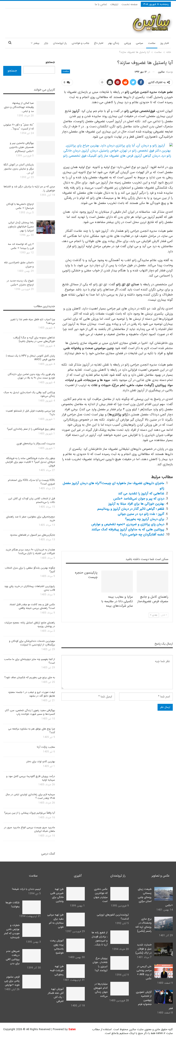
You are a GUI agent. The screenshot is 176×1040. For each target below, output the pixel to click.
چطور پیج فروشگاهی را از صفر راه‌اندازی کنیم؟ (31, 429)
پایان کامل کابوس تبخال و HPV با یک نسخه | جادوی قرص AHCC (30, 357)
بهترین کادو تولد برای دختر (40, 761)
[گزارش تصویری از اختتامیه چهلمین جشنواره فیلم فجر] (163, 997)
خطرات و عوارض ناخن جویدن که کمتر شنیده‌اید (12, 931)
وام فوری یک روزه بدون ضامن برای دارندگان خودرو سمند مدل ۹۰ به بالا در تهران (31, 376)
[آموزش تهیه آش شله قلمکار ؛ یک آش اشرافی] (75, 994)
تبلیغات (114, 4)
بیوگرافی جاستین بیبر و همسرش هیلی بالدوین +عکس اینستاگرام (21, 147)
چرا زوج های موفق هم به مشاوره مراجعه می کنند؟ (31, 730)
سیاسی (139, 43)
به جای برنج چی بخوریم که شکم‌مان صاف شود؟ (29, 677)
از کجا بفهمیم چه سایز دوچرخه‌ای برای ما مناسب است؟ (29, 661)
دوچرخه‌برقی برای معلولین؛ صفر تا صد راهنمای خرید (30, 518)
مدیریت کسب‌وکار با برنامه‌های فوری (36, 443)
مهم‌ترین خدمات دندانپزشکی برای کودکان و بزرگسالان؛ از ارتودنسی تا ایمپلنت (32, 643)
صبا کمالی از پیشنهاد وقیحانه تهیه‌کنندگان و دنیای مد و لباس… (19, 107)
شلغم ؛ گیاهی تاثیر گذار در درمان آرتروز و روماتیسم (130, 508)
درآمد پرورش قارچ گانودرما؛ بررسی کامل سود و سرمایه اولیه (30, 778)
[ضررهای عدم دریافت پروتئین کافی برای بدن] (31, 956)
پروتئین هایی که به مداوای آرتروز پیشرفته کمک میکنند (127, 529)
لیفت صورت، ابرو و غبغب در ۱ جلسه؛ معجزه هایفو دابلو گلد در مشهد (31, 694)
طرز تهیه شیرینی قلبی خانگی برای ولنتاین (57, 895)
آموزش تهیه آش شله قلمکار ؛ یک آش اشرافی (56, 995)
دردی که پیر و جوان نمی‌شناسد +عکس (138, 498)
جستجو (50, 62)
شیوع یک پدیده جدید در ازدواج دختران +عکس (20, 283)
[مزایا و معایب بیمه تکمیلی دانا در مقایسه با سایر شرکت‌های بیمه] (117, 582)
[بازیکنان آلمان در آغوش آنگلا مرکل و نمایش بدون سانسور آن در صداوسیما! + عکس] (45, 169)
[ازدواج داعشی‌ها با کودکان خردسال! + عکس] (45, 209)
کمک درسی (48, 853)
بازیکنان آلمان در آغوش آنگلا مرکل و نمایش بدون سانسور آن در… (18, 169)
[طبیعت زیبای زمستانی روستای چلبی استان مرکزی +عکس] (163, 894)
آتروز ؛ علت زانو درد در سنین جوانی (141, 514)
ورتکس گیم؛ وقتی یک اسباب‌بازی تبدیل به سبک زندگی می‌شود (29, 394)
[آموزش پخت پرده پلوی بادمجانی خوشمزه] (75, 945)
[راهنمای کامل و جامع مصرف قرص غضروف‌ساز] (152, 582)
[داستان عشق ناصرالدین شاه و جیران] (45, 267)
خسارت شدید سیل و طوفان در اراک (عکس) (143, 949)
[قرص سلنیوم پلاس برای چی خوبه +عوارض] (31, 981)
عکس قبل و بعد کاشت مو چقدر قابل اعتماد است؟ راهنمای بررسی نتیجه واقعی (32, 606)
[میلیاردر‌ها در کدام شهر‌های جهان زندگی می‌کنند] (119, 988)
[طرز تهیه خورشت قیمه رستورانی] (75, 971)
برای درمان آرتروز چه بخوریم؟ (144, 519)
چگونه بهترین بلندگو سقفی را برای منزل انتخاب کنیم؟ (30, 569)
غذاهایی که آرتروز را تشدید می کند (141, 493)
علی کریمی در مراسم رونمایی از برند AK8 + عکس (144, 972)
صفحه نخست (129, 4)
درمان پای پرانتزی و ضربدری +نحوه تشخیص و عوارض (127, 524)
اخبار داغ (98, 43)
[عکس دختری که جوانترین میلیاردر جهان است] (119, 894)
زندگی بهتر (113, 43)
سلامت (151, 43)
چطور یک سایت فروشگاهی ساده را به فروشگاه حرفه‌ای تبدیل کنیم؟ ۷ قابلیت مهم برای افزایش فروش (30, 462)
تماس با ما (101, 4)
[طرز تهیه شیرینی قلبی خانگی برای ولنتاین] (75, 894)
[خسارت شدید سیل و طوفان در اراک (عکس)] (163, 949)
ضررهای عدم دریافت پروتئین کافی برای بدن (13, 957)
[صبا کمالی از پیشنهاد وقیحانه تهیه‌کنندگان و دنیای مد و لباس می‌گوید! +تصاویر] (45, 108)
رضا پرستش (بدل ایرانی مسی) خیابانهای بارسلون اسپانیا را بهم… (21, 226)
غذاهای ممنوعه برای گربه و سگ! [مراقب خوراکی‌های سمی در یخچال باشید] (34, 339)
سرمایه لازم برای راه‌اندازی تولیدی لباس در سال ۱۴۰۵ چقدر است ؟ (30, 796)
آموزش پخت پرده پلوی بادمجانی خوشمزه (57, 947)
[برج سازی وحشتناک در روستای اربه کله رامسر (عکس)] (163, 923)
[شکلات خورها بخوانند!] (31, 907)
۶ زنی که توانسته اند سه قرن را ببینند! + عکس (21, 246)
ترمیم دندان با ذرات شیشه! (26, 889)
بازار (46, 43)
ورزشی (127, 43)
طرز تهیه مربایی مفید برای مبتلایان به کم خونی (55, 921)
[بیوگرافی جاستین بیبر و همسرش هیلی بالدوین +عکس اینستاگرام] (45, 148)
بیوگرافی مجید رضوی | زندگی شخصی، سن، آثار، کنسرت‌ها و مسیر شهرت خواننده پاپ (30, 712)
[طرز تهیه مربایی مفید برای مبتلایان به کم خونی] (75, 919)
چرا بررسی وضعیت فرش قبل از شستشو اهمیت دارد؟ (30, 412)
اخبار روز (164, 43)
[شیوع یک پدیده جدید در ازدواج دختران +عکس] (45, 285)
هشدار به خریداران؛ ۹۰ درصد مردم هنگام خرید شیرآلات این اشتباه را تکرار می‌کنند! (30, 551)
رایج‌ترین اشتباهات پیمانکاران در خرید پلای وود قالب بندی (29, 588)
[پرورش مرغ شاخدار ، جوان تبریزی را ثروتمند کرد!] (119, 963)
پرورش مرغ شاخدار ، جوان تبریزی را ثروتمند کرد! (100, 964)
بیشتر (36, 43)
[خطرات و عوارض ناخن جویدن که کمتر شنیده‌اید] (31, 930)
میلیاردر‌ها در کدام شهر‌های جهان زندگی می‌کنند (101, 990)
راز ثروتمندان (60, 43)
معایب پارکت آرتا (46, 747)
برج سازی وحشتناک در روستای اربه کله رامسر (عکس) (143, 925)
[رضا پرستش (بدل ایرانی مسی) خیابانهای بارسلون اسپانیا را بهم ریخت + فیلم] (45, 227)
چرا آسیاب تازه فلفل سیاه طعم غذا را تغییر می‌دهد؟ (33, 321)
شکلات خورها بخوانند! (13, 904)
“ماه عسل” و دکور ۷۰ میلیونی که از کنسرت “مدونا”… (18, 127)
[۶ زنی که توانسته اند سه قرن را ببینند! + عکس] (45, 249)
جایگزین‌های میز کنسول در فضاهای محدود (32, 535)
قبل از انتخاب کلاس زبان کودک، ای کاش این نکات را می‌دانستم (31, 500)
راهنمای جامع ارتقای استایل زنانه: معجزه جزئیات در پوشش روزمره (29, 624)
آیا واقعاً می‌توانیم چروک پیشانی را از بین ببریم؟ (29, 813)
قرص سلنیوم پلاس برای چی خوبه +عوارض (12, 981)
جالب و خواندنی (80, 43)
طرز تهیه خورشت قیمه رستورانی (57, 970)
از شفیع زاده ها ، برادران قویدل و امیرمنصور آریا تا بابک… (100, 938)
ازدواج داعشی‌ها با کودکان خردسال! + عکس (20, 206)
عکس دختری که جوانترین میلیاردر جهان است (101, 895)
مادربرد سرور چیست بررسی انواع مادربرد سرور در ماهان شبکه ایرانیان (29, 829)
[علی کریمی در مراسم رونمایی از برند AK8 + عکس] (163, 971)
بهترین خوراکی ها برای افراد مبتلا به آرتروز (136, 503)
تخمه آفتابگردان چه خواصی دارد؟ (142, 534)
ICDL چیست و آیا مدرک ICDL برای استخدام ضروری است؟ (31, 482)
